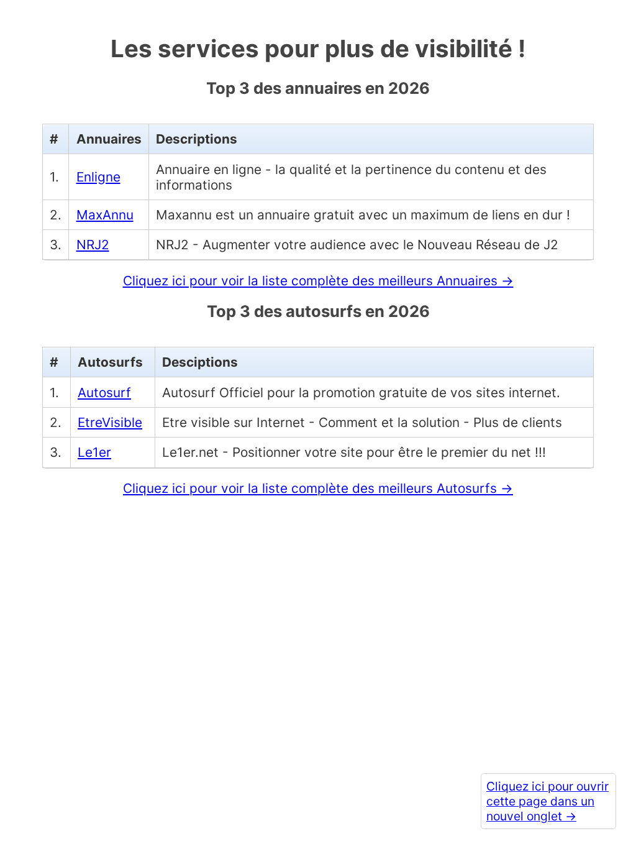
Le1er (94, 452)
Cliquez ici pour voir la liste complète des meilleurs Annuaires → (318, 280)
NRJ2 (92, 244)
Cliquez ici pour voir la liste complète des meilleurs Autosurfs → (318, 488)
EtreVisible (110, 422)
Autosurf (104, 392)
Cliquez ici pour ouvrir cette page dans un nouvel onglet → (547, 801)
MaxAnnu (105, 215)
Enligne (98, 177)
